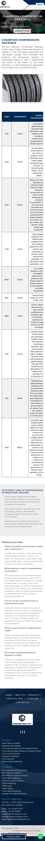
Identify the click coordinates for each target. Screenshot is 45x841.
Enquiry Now (22, 31)
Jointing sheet (8, 759)
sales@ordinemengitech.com (15, 817)
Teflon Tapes (7, 788)
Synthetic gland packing (13, 781)
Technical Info (14, 699)
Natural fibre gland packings (14, 794)
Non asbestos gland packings (15, 775)
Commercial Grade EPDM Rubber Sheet (20, 748)
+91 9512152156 (14, 811)
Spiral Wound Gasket (11, 743)
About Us (20, 695)
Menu (40, 4)
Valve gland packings (11, 791)
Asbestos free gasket (11, 746)
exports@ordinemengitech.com (16, 819)
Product (11, 23)
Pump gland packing (11, 778)
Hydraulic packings (10, 756)
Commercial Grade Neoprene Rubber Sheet (21, 751)
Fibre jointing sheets (11, 754)
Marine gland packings (12, 761)
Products (33, 695)
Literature (32, 699)
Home (4, 23)
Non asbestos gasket (11, 773)
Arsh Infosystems (28, 833)
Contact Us (22, 702)
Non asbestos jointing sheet (14, 770)
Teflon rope (7, 786)
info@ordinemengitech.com (14, 814)
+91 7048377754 (15, 809)
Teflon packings (9, 783)
